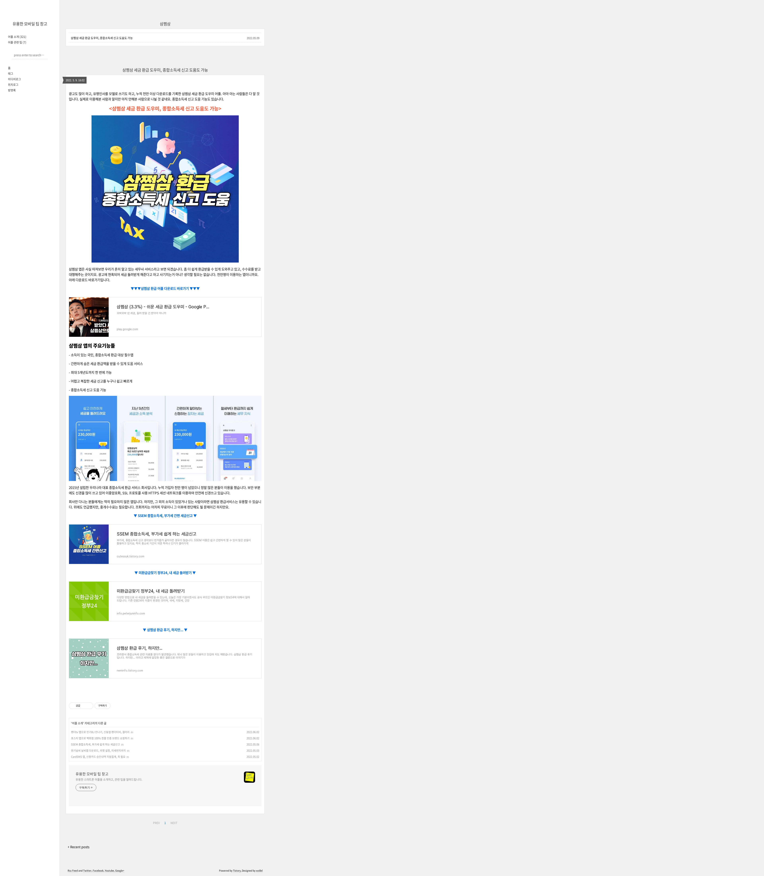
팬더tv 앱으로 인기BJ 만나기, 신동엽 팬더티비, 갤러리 (100, 732)
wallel (259, 870)
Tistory (237, 870)
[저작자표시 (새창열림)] (112, 705)
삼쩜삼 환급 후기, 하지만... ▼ (166, 629)
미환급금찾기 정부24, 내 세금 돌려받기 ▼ (167, 572)
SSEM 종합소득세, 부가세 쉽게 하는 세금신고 (95, 744)
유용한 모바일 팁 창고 (30, 24)
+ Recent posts (78, 846)
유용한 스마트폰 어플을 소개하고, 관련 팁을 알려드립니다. (109, 779)
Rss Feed (73, 870)
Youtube (109, 870)
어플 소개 (17, 37)
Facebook (98, 870)
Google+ (119, 870)
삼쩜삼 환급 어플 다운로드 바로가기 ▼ (167, 288)
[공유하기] (83, 706)
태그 (10, 73)
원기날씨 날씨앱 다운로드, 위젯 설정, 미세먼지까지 (98, 750)
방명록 (12, 90)
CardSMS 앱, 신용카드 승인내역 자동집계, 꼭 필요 (98, 756)
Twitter (87, 870)
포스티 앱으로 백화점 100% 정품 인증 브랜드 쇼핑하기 (100, 738)
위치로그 (13, 85)
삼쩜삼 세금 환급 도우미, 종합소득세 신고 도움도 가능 (102, 38)
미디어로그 (14, 79)
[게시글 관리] (88, 706)
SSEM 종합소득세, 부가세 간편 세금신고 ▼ (167, 515)
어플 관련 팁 (17, 42)
